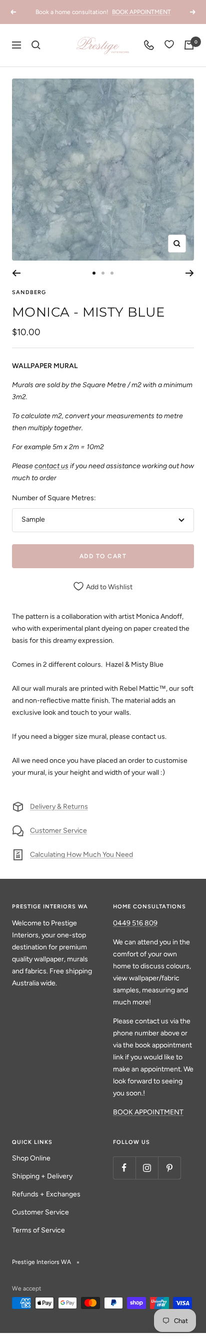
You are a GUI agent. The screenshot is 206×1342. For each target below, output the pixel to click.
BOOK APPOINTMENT (141, 12)
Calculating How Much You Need (81, 854)
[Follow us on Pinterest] (169, 1167)
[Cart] (189, 45)
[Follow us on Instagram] (147, 1167)
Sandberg (29, 292)
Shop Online (31, 1158)
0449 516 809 (135, 923)
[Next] (190, 273)
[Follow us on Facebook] (124, 1167)
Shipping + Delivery (42, 1176)
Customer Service (58, 830)
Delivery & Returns (59, 806)
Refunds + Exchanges (46, 1194)
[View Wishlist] (169, 45)
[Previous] (16, 273)
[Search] (36, 45)
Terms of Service (38, 1230)
